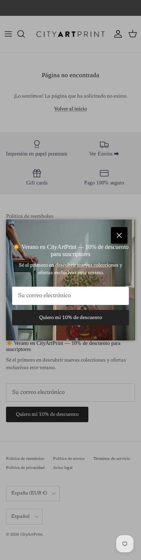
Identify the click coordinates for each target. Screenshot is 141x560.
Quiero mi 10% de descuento (70, 317)
